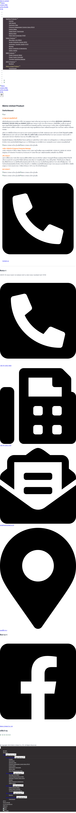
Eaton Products (9, 773)
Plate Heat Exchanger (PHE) (17, 35)
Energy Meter (13, 29)
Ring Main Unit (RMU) (15, 40)
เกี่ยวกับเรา (7, 14)
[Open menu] (1, 95)
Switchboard (12, 68)
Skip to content (4, 1)
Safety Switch (13, 50)
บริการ (5, 70)
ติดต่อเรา (6, 78)
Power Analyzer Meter (15, 55)
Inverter (11, 21)
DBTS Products (9, 793)
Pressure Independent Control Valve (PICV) (22, 27)
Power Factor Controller (16, 57)
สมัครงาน (6, 76)
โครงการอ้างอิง (8, 72)
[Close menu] (0, 747)
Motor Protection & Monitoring (18, 48)
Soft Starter (12, 23)
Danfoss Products (10, 757)
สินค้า (4, 755)
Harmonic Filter (13, 25)
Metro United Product (11, 797)
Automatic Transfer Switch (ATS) (18, 44)
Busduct (11, 64)
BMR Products (9, 785)
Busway (11, 46)
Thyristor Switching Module (17, 59)
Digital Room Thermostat (16, 31)
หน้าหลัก (6, 12)
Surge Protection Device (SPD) (18, 42)
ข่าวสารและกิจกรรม (9, 74)
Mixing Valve (12, 33)
